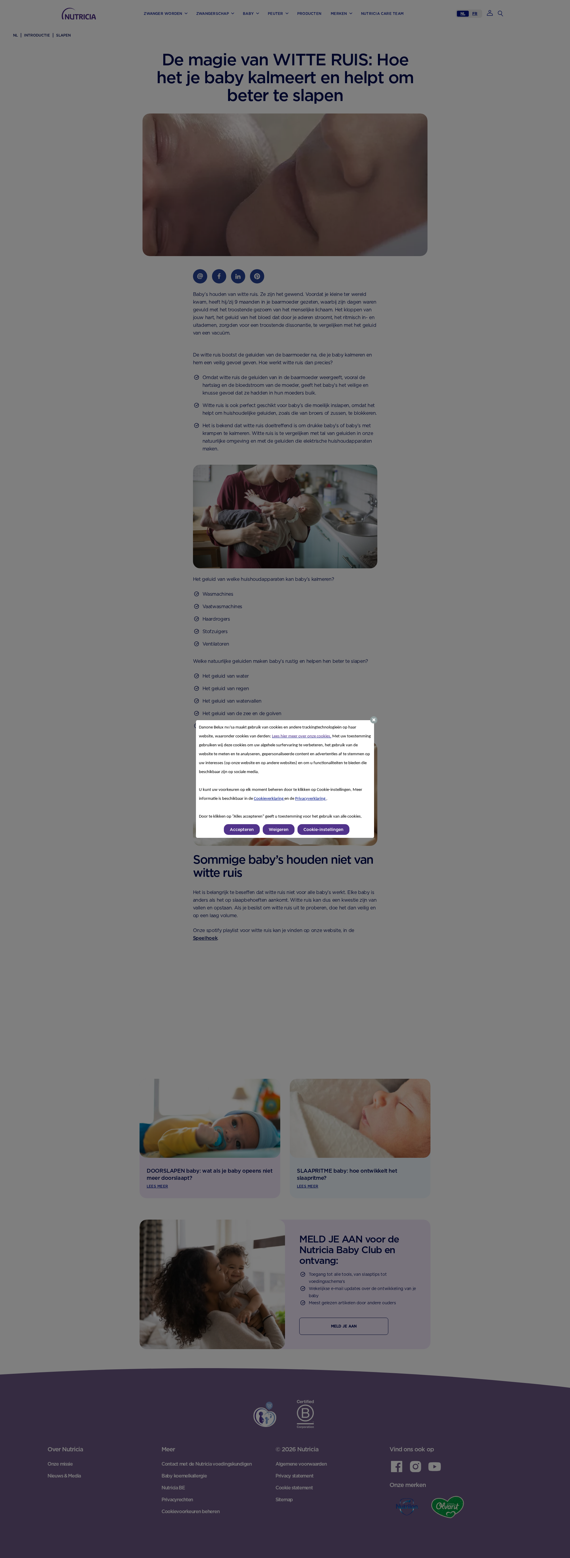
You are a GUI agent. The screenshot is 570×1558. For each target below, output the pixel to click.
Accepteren (242, 829)
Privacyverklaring (310, 799)
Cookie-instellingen (323, 829)
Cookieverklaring (269, 799)
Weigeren (279, 829)
